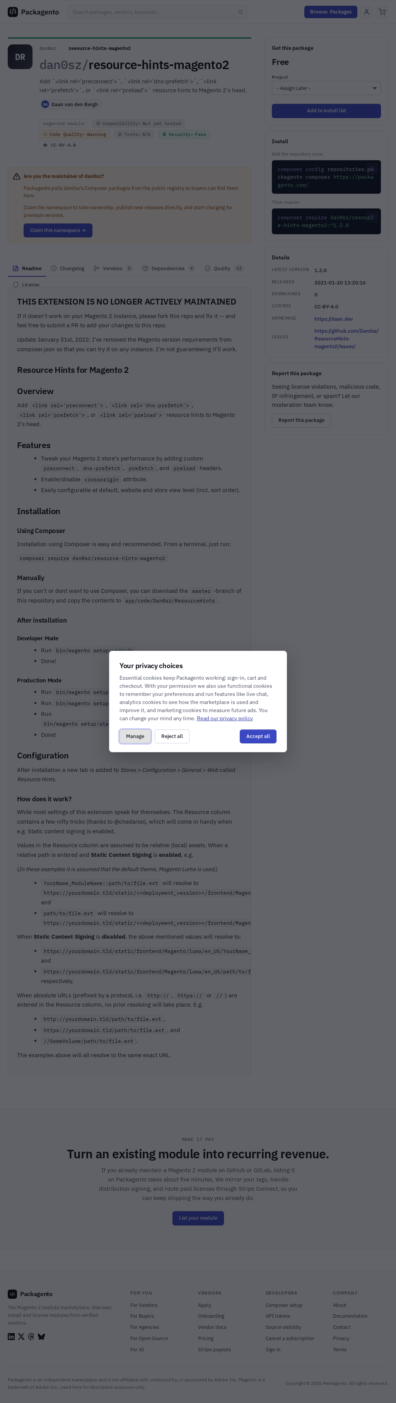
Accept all (258, 736)
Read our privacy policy (225, 718)
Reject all (172, 736)
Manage (135, 736)
